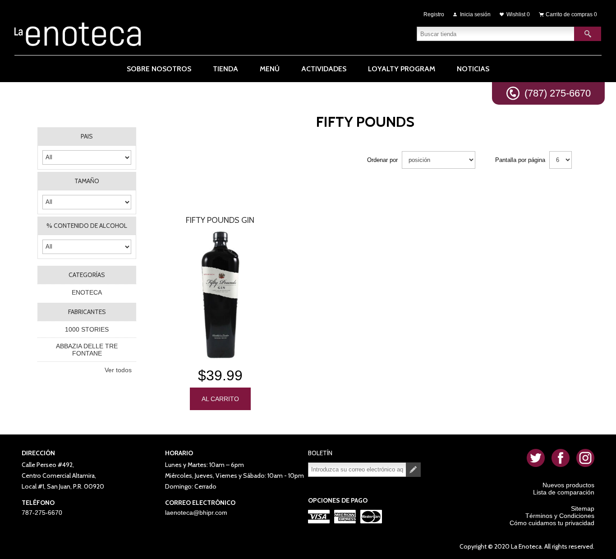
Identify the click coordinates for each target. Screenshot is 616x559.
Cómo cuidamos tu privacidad (552, 523)
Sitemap (582, 508)
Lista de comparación (563, 492)
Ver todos (118, 370)
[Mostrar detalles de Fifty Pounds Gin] (220, 295)
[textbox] (496, 34)
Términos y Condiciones (559, 515)
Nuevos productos (568, 485)
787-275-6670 (42, 512)
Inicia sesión (475, 14)
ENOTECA (87, 292)
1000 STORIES (87, 329)
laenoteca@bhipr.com (196, 512)
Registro (433, 14)
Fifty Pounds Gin (220, 220)
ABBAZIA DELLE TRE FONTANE (87, 349)
